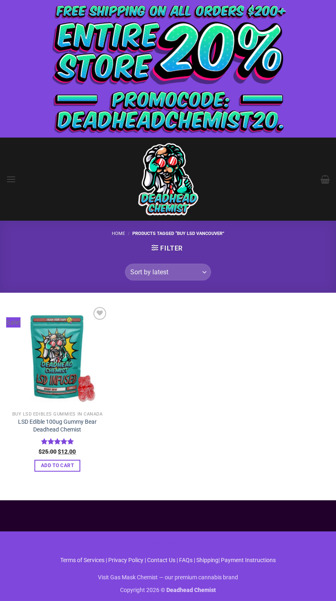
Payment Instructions (248, 560)
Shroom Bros (168, 543)
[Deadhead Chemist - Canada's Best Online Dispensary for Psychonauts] (168, 179)
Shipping (207, 560)
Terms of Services (82, 560)
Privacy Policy (125, 560)
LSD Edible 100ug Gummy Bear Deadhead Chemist (57, 425)
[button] (11, 179)
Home (118, 233)
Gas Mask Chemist (134, 577)
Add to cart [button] (57, 465)
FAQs (186, 560)
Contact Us (162, 560)
